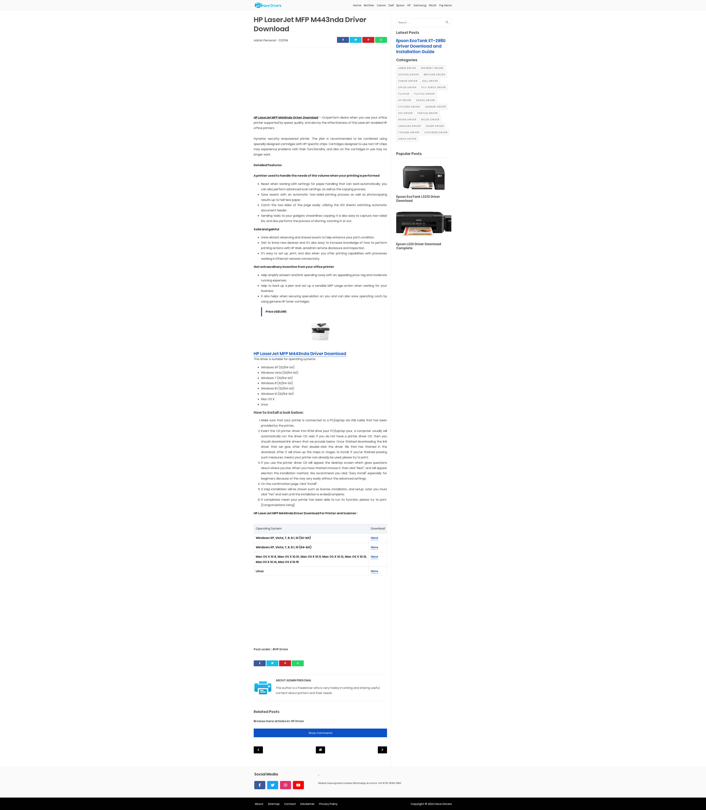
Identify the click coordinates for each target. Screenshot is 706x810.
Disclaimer (307, 804)
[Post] (423, 177)
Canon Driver (407, 81)
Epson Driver (407, 87)
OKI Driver (405, 113)
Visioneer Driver (436, 132)
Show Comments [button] (320, 733)
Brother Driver (434, 74)
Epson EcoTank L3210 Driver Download (418, 199)
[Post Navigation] (320, 750)
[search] (447, 22)
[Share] (343, 40)
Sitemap (274, 804)
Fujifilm (403, 93)
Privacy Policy (328, 804)
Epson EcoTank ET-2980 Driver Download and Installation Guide (420, 46)
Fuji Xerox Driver (433, 87)
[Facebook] (259, 785)
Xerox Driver (407, 138)
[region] (320, 82)
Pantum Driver (428, 113)
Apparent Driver (432, 68)
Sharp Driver (435, 126)
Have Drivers (443, 804)
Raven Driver (407, 119)
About (259, 804)
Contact (290, 804)
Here (374, 538)
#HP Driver (280, 649)
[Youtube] (298, 785)
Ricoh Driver (430, 119)
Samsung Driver (409, 126)
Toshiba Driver (408, 132)
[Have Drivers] (269, 5)
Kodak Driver (425, 100)
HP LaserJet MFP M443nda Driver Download (300, 354)
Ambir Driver (407, 68)
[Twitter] (272, 785)
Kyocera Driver (409, 106)
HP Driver (297, 721)
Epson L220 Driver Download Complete (418, 246)
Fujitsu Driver (424, 93)
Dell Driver (430, 81)
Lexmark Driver (435, 106)
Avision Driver (408, 74)
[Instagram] (285, 785)
